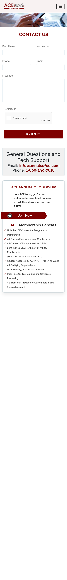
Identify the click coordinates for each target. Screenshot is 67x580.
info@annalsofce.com (39, 165)
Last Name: (42, 46)
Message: (7, 75)
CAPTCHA (11, 109)
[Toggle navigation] (60, 6)
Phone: (6, 61)
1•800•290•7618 (40, 170)
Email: (39, 61)
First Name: (9, 46)
